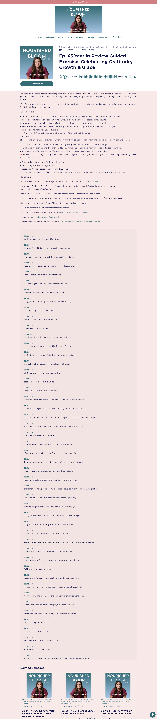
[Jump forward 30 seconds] (68, 76)
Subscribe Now (37, 84)
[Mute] (126, 76)
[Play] (64, 77)
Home (39, 37)
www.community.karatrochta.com (74, 212)
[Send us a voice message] (153, 714)
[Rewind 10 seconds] (60, 76)
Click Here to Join (90, 181)
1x (130, 76)
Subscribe (103, 37)
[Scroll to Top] (153, 707)
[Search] (113, 37)
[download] (134, 76)
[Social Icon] (118, 37)
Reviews (79, 37)
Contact (91, 37)
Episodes (50, 37)
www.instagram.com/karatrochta (45, 217)
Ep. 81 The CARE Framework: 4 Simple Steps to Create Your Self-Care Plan (38, 714)
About (60, 37)
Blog (70, 37)
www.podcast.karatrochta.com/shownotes (81, 222)
